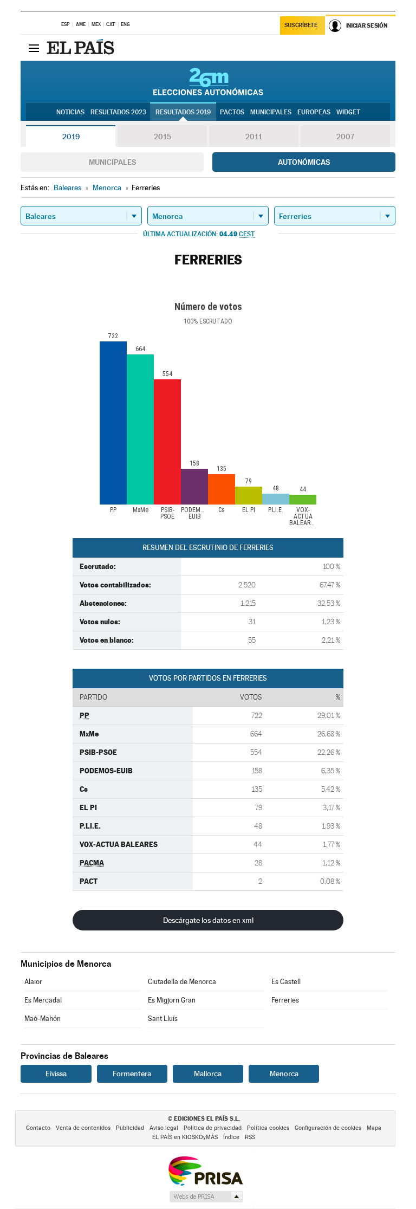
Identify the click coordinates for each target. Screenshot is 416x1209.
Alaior (33, 982)
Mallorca (208, 1073)
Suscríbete (300, 25)
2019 (71, 136)
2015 (162, 136)
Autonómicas (304, 162)
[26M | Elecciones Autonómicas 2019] (208, 81)
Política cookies (268, 1128)
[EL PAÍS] (82, 48)
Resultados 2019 (183, 112)
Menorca (284, 1073)
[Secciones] (34, 48)
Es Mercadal (43, 1000)
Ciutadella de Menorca (182, 982)
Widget (348, 112)
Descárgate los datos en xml (208, 920)
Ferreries (285, 1000)
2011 (253, 136)
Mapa (374, 1128)
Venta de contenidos (83, 1128)
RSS (250, 1137)
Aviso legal (164, 1128)
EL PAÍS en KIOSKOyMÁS (185, 1137)
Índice (231, 1137)
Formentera (132, 1073)
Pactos (232, 112)
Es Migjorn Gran (172, 1000)
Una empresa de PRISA (205, 1170)
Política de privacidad (213, 1128)
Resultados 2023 (118, 112)
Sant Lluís (163, 1018)
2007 (345, 136)
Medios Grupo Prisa (205, 1196)
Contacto (38, 1128)
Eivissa (56, 1073)
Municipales (112, 162)
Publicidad (130, 1128)
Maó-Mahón (42, 1018)
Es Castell (286, 982)
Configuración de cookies (328, 1128)
